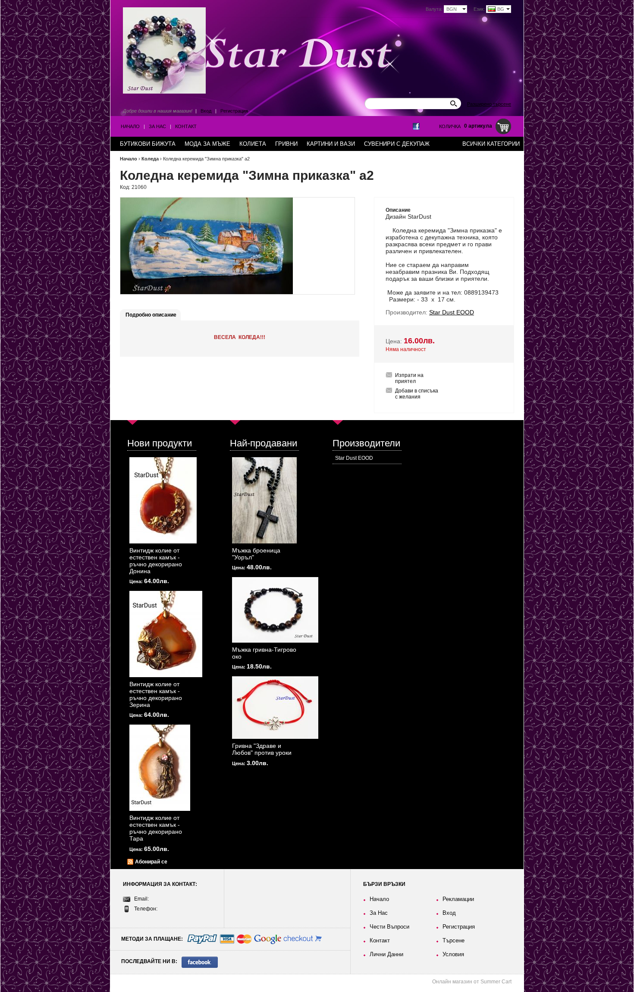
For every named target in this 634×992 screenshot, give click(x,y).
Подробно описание (151, 315)
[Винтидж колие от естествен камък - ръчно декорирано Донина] (163, 500)
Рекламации (458, 899)
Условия (453, 954)
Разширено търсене (489, 104)
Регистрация (234, 110)
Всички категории (491, 144)
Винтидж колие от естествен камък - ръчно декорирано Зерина (155, 694)
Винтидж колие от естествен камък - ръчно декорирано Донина (155, 560)
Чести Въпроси (389, 926)
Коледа (150, 158)
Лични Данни (386, 954)
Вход (206, 110)
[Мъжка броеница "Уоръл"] (264, 500)
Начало (130, 126)
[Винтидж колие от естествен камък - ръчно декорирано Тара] (159, 768)
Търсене (454, 940)
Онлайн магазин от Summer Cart (472, 982)
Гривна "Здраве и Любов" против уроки (262, 749)
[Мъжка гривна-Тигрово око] (275, 610)
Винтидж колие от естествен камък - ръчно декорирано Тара (155, 828)
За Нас (157, 126)
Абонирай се (151, 862)
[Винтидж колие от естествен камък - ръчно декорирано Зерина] (165, 634)
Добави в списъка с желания (416, 394)
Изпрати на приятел (409, 378)
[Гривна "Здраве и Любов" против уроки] (275, 707)
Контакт (186, 126)
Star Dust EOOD (354, 458)
